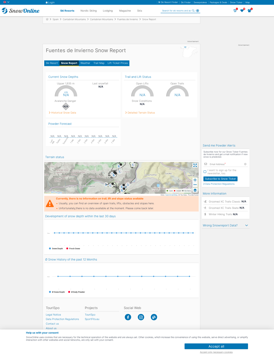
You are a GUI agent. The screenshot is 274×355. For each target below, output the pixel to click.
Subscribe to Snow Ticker (220, 178)
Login (51, 2)
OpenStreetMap (171, 195)
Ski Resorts (67, 10)
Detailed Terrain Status (141, 112)
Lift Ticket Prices (118, 63)
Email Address (218, 164)
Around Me (198, 11)
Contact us (52, 323)
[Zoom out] (195, 184)
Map (247, 2)
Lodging (108, 10)
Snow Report (69, 63)
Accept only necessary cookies (216, 352)
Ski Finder (186, 2)
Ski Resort (52, 63)
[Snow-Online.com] (21, 10)
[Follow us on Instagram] (141, 317)
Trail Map (98, 63)
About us (51, 328)
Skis (139, 10)
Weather (85, 63)
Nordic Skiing (89, 10)
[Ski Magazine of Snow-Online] (154, 317)
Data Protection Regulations (220, 184)
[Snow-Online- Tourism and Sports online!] (48, 19)
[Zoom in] (195, 180)
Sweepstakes (200, 2)
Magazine (125, 10)
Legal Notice (53, 314)
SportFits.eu (92, 319)
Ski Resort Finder (169, 2)
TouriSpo (90, 314)
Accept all (216, 346)
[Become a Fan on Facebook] (128, 317)
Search (193, 11)
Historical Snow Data (63, 112)
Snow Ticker (236, 2)
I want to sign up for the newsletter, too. (222, 172)
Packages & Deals (218, 2)
